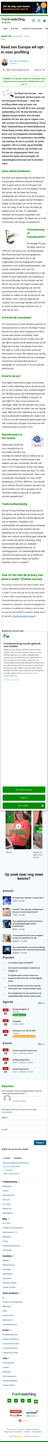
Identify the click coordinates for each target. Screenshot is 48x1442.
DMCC (15, 63)
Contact (6, 1191)
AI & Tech (14, 28)
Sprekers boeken (10, 1283)
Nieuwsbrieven (9, 1195)
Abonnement (8, 1320)
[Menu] (44, 20)
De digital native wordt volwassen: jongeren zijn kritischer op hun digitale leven (25, 978)
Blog (5, 28)
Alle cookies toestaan (24, 789)
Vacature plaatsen (10, 1381)
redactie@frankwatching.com (17, 1163)
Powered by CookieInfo (12, 680)
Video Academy (10, 1293)
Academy (7, 1256)
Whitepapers (8, 1213)
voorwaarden (7, 1112)
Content (6, 1367)
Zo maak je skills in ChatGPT (20, 963)
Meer (40, 1003)
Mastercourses (9, 1265)
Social (5, 1241)
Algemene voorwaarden (13, 1432)
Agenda (6, 1260)
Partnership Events (10, 1353)
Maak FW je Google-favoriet (17, 70)
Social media (8, 1315)
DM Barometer (12, 393)
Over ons (6, 1200)
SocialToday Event (10, 1348)
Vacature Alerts (9, 1385)
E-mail (5, 1129)
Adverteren (7, 1186)
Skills (5, 1311)
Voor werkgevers (10, 1376)
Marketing (7, 1237)
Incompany (7, 1278)
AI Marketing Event (10, 1335)
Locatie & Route (9, 1287)
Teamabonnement (10, 1324)
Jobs (5, 1358)
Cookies (27, 1432)
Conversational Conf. (11, 1344)
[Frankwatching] (13, 19)
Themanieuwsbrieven (11, 1246)
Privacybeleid (37, 1432)
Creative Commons (32, 1429)
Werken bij (7, 1209)
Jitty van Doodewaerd (19, 61)
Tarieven (9, 1170)
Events (6, 1330)
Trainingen (7, 1269)
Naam (5, 1118)
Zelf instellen (23, 805)
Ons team (6, 1204)
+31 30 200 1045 (13, 1166)
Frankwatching (10, 1182)
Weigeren (24, 798)
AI (3, 1297)
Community (7, 1250)
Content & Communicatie (32, 28)
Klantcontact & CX (10, 1232)
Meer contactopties (11, 1174)
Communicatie (8, 1363)
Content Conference (11, 1339)
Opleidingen (7, 1274)
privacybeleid (24, 1109)
